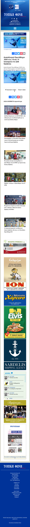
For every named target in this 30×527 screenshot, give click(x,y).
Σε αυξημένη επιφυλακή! (15, 388)
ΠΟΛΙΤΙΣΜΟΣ (16, 487)
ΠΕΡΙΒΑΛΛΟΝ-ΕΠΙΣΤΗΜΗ (16, 492)
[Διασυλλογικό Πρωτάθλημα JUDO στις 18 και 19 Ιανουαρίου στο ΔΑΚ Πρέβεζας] (15, 48)
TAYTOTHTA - (8, 1)
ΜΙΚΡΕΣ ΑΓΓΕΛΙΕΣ (16, 494)
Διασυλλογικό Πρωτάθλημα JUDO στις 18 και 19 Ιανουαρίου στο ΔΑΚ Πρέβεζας (14, 60)
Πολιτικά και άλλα (13, 377)
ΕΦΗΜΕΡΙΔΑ (16, 495)
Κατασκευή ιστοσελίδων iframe (15, 522)
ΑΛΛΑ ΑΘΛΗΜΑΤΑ (10, 34)
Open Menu (15, 28)
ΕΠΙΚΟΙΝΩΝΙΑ (16, 488)
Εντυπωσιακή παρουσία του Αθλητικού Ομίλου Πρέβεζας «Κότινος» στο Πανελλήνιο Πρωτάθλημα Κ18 (14, 230)
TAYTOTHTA (14, 517)
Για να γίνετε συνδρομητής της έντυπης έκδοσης (15, 456)
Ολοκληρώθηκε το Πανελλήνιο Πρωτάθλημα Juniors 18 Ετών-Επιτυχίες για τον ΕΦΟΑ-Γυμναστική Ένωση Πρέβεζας (14, 140)
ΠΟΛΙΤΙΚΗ (16, 484)
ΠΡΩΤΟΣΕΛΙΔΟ (15, 426)
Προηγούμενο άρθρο (11, 89)
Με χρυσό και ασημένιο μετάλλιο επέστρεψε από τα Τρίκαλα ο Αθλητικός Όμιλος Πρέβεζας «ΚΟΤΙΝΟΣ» (14, 207)
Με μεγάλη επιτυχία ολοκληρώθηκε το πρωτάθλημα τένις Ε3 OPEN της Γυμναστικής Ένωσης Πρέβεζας (14, 162)
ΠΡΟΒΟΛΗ (17, 497)
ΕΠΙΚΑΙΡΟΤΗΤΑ (16, 482)
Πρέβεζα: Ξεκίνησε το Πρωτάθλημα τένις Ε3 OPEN (14, 184)
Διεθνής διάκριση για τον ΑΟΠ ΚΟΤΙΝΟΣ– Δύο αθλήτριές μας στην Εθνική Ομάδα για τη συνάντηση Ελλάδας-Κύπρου (14, 117)
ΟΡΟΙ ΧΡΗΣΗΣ (19, 517)
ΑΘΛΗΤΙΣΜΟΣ (16, 491)
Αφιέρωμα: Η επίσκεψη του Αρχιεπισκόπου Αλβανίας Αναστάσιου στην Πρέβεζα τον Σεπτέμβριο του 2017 (15, 420)
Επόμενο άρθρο (22, 89)
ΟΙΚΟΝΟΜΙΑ (16, 485)
